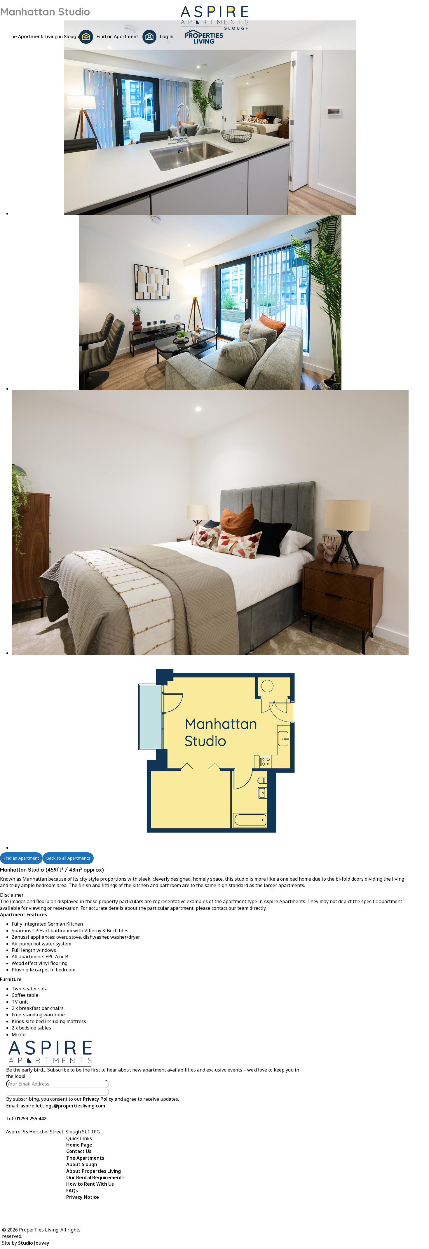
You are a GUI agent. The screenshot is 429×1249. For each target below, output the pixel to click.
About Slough (81, 1164)
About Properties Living (93, 1171)
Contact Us (78, 1151)
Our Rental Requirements (95, 1177)
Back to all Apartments (68, 858)
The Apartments (26, 36)
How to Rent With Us (90, 1184)
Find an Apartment (21, 858)
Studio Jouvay (33, 1243)
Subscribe (58, 1092)
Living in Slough (62, 36)
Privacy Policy (98, 1099)
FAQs (72, 1190)
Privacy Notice (82, 1197)
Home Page (79, 1145)
